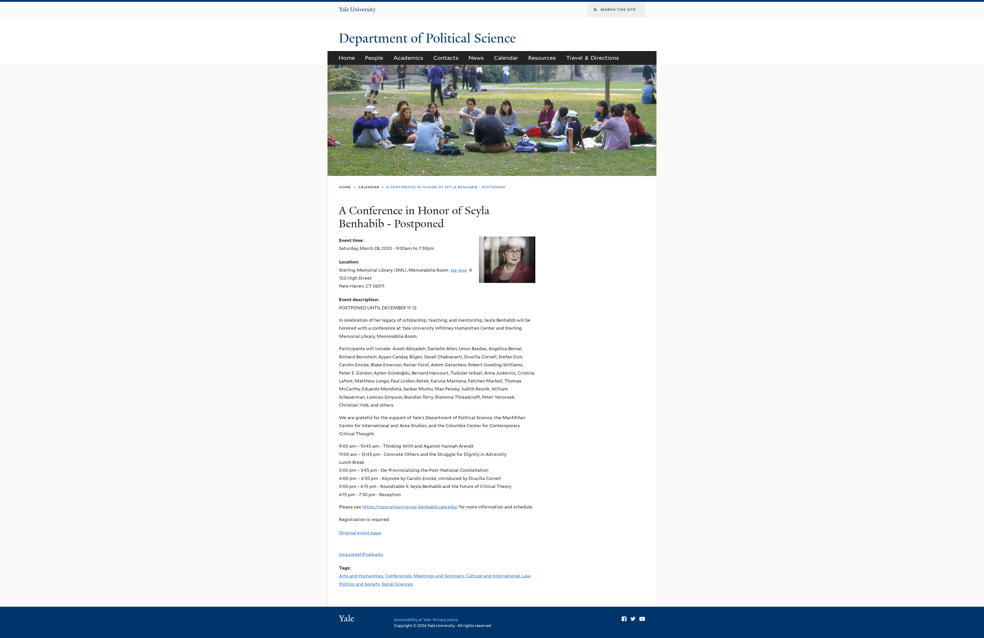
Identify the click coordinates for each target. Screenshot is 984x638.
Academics (408, 57)
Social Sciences (397, 584)
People (374, 57)
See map (458, 270)
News (476, 57)
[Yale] (347, 619)
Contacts (445, 57)
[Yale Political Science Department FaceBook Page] (624, 619)
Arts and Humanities (361, 575)
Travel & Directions (592, 57)
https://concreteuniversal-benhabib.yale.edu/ (410, 506)
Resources (542, 57)
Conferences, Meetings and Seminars (424, 575)
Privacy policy (445, 619)
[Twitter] (633, 619)
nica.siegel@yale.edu (361, 554)
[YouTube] (642, 619)
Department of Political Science (429, 38)
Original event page (360, 532)
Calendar (506, 57)
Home (347, 57)
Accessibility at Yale (412, 619)
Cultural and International (493, 575)
